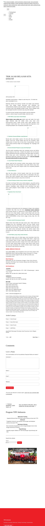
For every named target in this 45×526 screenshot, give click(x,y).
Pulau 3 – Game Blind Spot (12, 322)
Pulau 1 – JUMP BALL (11, 328)
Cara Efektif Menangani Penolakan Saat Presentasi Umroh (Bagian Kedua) (21, 332)
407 (10, 337)
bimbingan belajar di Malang (17, 297)
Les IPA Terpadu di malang (33, 302)
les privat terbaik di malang (29, 306)
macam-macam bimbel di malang (12, 310)
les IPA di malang (24, 302)
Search (7, 440)
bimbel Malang (16, 296)
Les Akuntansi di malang (29, 301)
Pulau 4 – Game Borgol (11, 319)
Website (8, 381)
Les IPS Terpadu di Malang (11, 303)
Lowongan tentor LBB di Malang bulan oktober (30, 309)
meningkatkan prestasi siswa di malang (27, 310)
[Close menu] (8, 9)
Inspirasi (11, 81)
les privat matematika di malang (31, 303)
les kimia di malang (20, 303)
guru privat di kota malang (27, 298)
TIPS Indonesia (7, 520)
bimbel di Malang (9, 296)
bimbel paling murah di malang (25, 296)
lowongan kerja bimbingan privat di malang (22, 307)
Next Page (36, 337)
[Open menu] (5, 15)
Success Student (16, 81)
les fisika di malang (16, 302)
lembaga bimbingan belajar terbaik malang (21, 300)
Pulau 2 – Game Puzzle (11, 325)
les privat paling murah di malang (23, 305)
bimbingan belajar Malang (29, 297)
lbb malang (35, 298)
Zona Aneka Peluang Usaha (18, 311)
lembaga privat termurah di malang (17, 301)
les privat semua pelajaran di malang (16, 306)
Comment (8, 357)
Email (7, 376)
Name (7, 370)
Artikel (8, 81)
